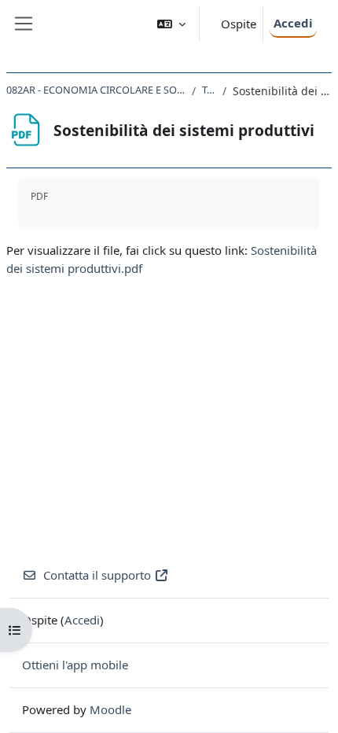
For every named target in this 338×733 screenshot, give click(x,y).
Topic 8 (209, 90)
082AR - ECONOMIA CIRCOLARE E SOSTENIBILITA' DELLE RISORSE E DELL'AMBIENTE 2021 (96, 90)
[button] (171, 24)
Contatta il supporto (97, 575)
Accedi (293, 23)
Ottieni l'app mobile (75, 664)
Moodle (110, 709)
